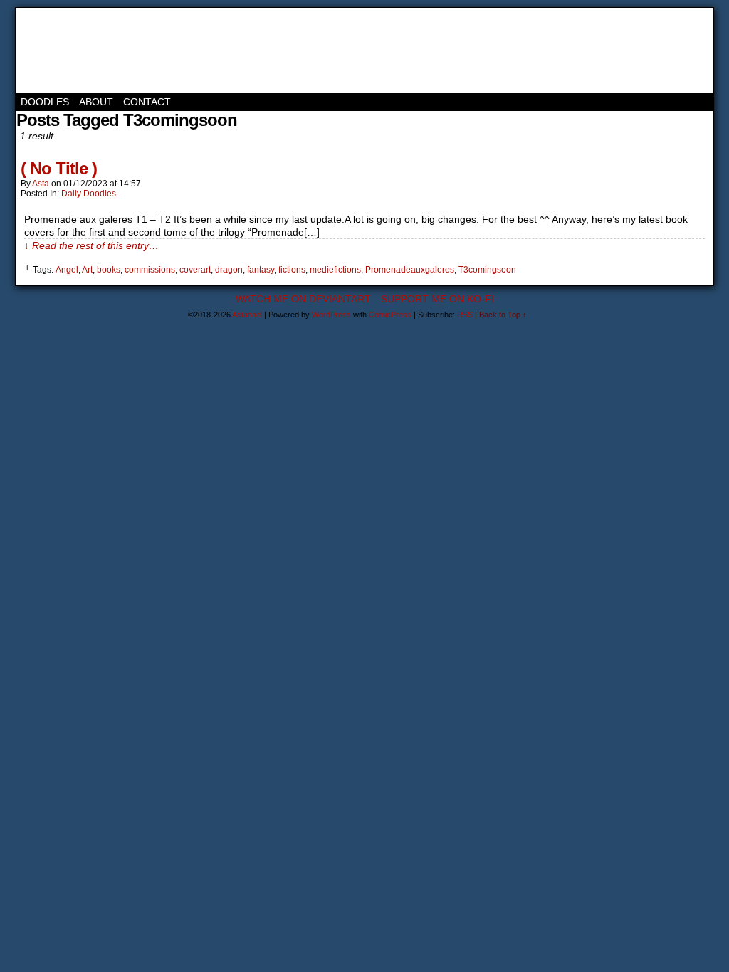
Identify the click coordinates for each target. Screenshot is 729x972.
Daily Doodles (88, 194)
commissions (150, 270)
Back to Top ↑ (503, 314)
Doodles (45, 101)
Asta (40, 184)
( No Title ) (59, 168)
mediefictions (335, 270)
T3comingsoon (487, 270)
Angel (67, 270)
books (108, 270)
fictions (291, 270)
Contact (147, 101)
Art (87, 270)
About (96, 101)
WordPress (331, 314)
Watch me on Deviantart (303, 299)
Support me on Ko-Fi (437, 299)
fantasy (260, 270)
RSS (465, 314)
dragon (229, 270)
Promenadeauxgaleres (409, 270)
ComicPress (390, 314)
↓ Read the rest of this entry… (91, 245)
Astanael (80, 50)
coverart (195, 270)
